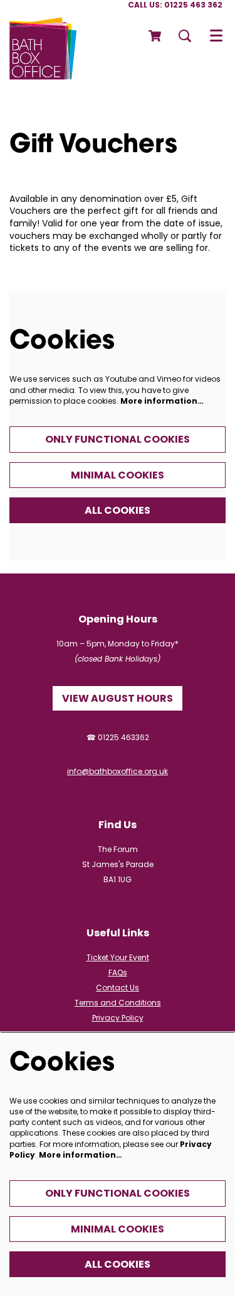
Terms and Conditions (118, 1002)
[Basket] (155, 35)
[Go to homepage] (43, 36)
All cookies (117, 510)
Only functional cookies (117, 439)
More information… (162, 401)
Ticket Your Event (117, 957)
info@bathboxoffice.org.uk (117, 771)
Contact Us (117, 987)
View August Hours (117, 698)
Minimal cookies (117, 475)
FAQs (117, 972)
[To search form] (184, 35)
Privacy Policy (118, 1017)
